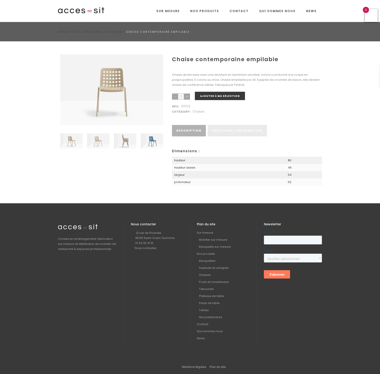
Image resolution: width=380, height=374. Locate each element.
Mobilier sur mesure (213, 240)
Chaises (114, 32)
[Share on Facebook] (175, 117)
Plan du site (218, 367)
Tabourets (206, 289)
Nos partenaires (210, 317)
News (201, 338)
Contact (202, 324)
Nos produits (206, 254)
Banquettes (207, 261)
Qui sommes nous (210, 331)
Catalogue (92, 32)
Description (188, 130)
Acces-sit (68, 32)
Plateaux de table (211, 296)
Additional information (237, 130)
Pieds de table (209, 303)
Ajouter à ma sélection (220, 96)
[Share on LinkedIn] (179, 117)
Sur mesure (205, 233)
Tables (204, 310)
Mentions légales (194, 367)
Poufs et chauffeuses (214, 282)
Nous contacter (146, 248)
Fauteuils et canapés (214, 268)
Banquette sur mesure (215, 247)
